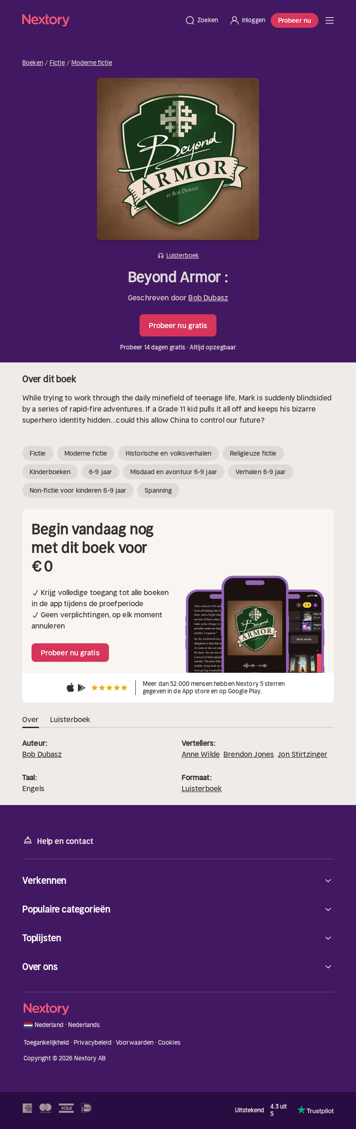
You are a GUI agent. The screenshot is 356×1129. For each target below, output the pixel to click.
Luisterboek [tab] (70, 719)
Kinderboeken (50, 472)
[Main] (329, 20)
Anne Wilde (201, 754)
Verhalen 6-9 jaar (260, 472)
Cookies (169, 1043)
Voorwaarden (134, 1043)
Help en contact (65, 841)
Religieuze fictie (253, 453)
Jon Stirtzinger (302, 754)
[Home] (100, 20)
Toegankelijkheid (47, 1043)
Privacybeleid (93, 1043)
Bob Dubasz (208, 297)
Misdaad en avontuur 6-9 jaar (173, 472)
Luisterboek (202, 788)
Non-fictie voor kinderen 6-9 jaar (78, 490)
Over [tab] (30, 719)
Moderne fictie (91, 63)
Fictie (57, 63)
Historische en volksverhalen (168, 453)
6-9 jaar (100, 472)
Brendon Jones (248, 754)
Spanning (158, 490)
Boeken (32, 63)
